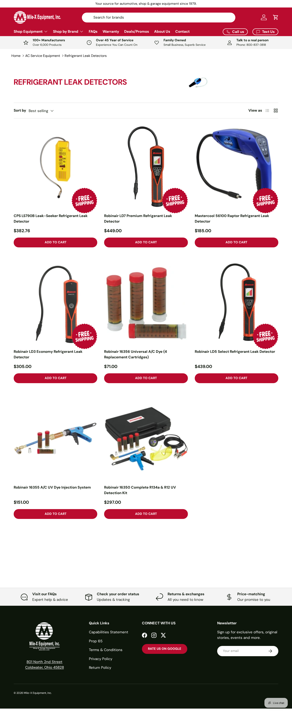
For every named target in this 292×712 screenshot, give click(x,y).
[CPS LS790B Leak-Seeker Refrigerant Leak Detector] (55, 167)
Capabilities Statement (108, 632)
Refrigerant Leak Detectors (86, 55)
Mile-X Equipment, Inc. (38, 693)
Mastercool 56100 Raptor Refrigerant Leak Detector (232, 218)
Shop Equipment (28, 31)
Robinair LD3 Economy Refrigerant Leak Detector (48, 354)
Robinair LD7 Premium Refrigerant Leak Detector (138, 218)
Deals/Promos (136, 31)
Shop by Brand (65, 31)
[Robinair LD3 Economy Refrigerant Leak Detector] (55, 303)
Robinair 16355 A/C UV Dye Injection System (52, 487)
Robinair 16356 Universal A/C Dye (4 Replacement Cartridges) (135, 354)
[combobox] (158, 17)
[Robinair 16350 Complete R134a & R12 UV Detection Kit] (146, 438)
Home (16, 55)
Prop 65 (95, 641)
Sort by (20, 110)
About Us (162, 31)
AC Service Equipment (42, 55)
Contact (182, 31)
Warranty (111, 31)
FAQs (93, 31)
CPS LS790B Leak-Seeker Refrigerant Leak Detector (51, 218)
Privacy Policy (100, 658)
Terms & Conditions (105, 649)
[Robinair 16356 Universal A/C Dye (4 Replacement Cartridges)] (146, 303)
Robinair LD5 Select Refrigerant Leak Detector (235, 351)
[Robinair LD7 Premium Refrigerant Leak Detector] (146, 167)
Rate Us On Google (164, 649)
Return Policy (100, 667)
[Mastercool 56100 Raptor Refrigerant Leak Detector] (236, 167)
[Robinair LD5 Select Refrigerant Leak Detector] (236, 303)
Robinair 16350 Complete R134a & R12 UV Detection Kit (140, 490)
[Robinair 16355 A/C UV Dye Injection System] (55, 438)
